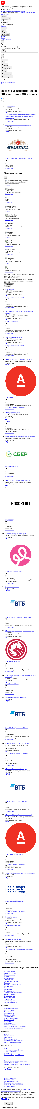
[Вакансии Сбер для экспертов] (21, 454)
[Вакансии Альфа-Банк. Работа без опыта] (21, 838)
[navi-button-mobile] (2, 41)
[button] (3, 36)
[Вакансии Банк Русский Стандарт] (21, 650)
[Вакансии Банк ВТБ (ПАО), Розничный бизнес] (21, 714)
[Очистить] (3, 50)
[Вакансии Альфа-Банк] (21, 381)
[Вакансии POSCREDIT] (21, 503)
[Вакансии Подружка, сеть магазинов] (21, 555)
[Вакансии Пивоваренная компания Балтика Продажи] (21, 145)
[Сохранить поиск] (2, 55)
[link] (4, 32)
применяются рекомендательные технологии (16, 1090)
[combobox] (9, 47)
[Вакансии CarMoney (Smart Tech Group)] (21, 890)
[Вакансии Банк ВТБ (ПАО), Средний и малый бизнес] (21, 603)
